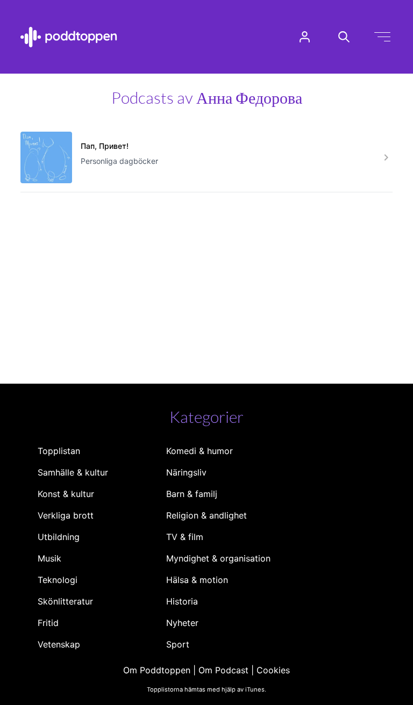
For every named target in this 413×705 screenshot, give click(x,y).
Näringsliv (186, 472)
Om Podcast (223, 670)
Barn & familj (191, 493)
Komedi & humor (199, 450)
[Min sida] (304, 36)
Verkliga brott (66, 515)
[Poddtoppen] (68, 37)
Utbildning (59, 536)
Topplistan (59, 450)
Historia (182, 601)
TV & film (184, 536)
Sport (177, 644)
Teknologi (57, 579)
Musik (49, 558)
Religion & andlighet (206, 515)
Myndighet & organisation (218, 558)
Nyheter (182, 622)
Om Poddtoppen (156, 670)
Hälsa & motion (197, 579)
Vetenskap (59, 644)
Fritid (48, 622)
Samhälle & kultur (73, 472)
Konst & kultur (66, 493)
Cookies (273, 670)
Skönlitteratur (65, 601)
